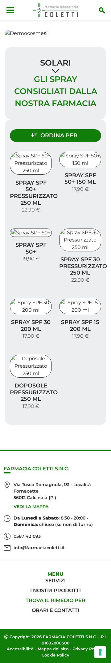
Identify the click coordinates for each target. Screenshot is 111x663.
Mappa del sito (53, 648)
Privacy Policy (87, 648)
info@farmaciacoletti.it (39, 547)
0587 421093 (27, 536)
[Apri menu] (10, 10)
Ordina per (58, 135)
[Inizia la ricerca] (102, 10)
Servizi (55, 581)
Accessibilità (20, 648)
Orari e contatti (55, 610)
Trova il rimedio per (55, 600)
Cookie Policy (55, 654)
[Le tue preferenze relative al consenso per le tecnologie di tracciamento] (100, 652)
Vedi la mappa (31, 506)
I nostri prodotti (55, 590)
